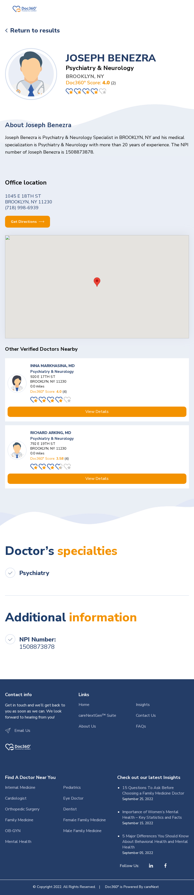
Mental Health (18, 841)
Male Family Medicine (82, 831)
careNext (151, 886)
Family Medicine (19, 820)
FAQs (141, 726)
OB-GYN (12, 831)
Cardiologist (16, 798)
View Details (97, 411)
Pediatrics (72, 787)
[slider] (86, 91)
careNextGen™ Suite (97, 715)
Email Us (22, 730)
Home (84, 704)
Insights (143, 704)
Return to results (35, 30)
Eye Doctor (73, 798)
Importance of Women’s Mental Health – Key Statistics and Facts (152, 814)
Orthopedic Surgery (22, 809)
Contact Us (146, 715)
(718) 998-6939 (22, 208)
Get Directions (24, 221)
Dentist (70, 809)
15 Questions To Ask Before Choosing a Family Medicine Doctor (153, 790)
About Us (87, 726)
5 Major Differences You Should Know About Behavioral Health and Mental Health (155, 841)
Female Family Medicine (84, 820)
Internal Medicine (20, 787)
